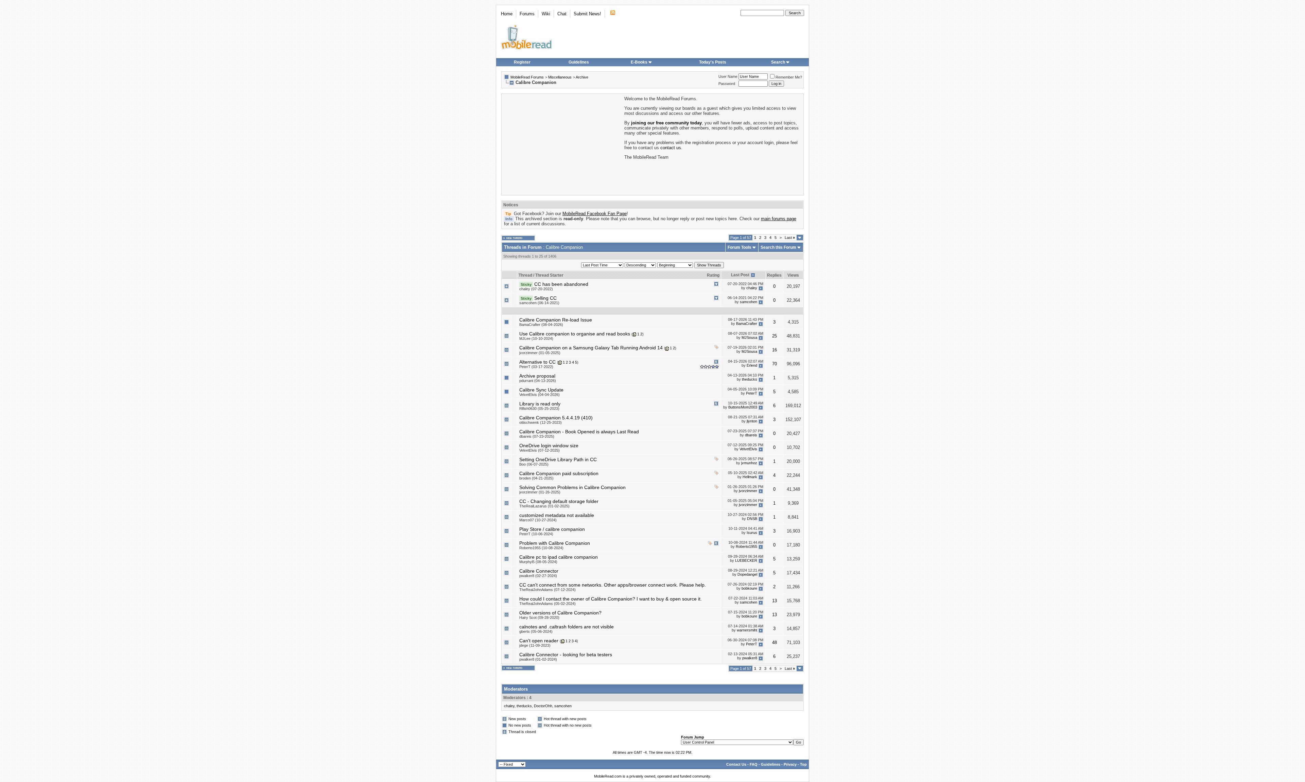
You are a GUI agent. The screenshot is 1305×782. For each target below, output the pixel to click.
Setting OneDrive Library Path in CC (558, 459)
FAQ (754, 764)
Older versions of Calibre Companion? (560, 612)
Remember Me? (789, 77)
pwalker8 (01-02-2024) (538, 659)
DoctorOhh (543, 706)
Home (506, 13)
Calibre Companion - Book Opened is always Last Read (579, 431)
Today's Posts (712, 62)
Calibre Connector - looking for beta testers (565, 654)
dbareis (751, 435)
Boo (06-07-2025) (534, 464)
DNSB (752, 519)
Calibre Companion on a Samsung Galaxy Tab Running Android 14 (591, 347)
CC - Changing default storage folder (558, 501)
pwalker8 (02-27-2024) (538, 576)
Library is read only (539, 403)
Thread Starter (549, 275)
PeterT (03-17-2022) (536, 367)
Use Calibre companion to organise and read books (574, 333)
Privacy (790, 764)
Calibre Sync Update (541, 390)
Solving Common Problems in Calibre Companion (572, 487)
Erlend (752, 365)
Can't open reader (538, 640)
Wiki (546, 13)
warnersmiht (747, 630)
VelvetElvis (748, 449)
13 (774, 600)
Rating (713, 275)
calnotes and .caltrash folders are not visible (566, 626)
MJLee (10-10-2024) (536, 338)
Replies (774, 275)
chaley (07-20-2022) (536, 289)
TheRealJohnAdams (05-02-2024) (547, 604)
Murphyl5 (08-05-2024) (538, 562)
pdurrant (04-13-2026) (537, 381)
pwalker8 (749, 658)
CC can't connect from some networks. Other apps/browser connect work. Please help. (612, 585)
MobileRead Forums (527, 77)
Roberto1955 (746, 547)
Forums (527, 13)
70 (774, 363)
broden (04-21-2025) (536, 478)
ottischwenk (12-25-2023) (540, 422)
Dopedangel (747, 575)
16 (774, 349)
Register (522, 62)
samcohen (748, 302)
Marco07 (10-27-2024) (538, 520)
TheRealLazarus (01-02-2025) (544, 506)
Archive (582, 77)
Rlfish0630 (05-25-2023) (539, 408)
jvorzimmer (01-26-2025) (539, 492)
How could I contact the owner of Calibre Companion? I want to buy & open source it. (610, 599)
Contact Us (736, 764)
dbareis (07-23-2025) (536, 436)
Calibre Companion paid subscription (558, 473)
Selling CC (545, 298)
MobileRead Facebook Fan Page (594, 213)
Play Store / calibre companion (552, 529)
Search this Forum (778, 247)
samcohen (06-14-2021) (539, 303)
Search (778, 62)
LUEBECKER (746, 561)
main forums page (778, 218)
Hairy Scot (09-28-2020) (539, 617)
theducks (749, 380)
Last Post (740, 275)
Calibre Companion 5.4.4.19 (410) (556, 417)
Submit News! (587, 13)
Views (793, 275)
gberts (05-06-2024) (536, 631)
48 (774, 642)
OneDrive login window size (548, 445)
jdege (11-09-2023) (535, 645)
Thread (525, 275)
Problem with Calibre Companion (554, 543)
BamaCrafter (746, 324)
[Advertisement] (562, 143)
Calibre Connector (538, 571)
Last (790, 238)
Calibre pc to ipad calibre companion (558, 557)
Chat (562, 13)
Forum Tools (739, 247)
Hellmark (750, 477)
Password (726, 84)
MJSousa (749, 337)
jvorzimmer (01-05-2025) (539, 353)
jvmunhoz (749, 463)
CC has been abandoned (561, 284)
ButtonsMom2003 (742, 407)
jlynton (752, 421)
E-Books (639, 62)
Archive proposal (537, 376)
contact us (670, 147)
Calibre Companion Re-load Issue (555, 320)
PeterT (751, 394)
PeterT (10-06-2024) (536, 534)
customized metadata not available (556, 515)
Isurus (752, 533)
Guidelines (579, 62)
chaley (751, 288)
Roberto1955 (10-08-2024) (541, 548)
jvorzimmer (748, 491)
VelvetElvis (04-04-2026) (539, 395)
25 (774, 335)
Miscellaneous (560, 77)
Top (803, 764)
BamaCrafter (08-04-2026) (541, 325)
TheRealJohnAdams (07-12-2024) (547, 590)
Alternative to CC (537, 362)
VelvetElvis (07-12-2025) (539, 450)
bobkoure (749, 589)
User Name (727, 76)
